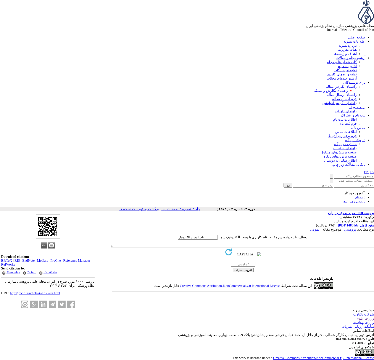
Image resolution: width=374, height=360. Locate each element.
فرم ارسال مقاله (344, 99)
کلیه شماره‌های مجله (342, 62)
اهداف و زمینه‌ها (345, 54)
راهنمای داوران (346, 111)
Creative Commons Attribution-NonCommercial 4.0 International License (230, 286)
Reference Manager (76, 260)
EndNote (28, 260)
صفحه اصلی (356, 37)
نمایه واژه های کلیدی (342, 74)
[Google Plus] (34, 304)
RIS (17, 260)
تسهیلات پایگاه (355, 140)
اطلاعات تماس (346, 132)
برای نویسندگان (354, 82)
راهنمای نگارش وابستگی (330, 90)
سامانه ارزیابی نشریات (358, 326)
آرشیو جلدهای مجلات (342, 78)
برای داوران (357, 107)
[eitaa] (24, 304)
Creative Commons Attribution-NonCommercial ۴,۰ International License (323, 358)
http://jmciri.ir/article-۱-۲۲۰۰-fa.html (35, 293)
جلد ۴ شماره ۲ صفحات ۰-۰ (180, 209)
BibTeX (6, 260)
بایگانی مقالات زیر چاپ (348, 164)
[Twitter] (62, 304)
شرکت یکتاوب (363, 314)
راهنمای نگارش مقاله (341, 86)
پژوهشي (350, 229)
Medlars (42, 260)
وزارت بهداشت (363, 322)
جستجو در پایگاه (345, 144)
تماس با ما (357, 127)
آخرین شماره (347, 66)
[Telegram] (52, 304)
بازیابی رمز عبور (353, 201)
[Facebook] (71, 304)
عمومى (315, 229)
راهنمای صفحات (345, 148)
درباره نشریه (348, 45)
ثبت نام (360, 197)
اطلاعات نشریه (354, 41)
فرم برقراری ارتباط (342, 136)
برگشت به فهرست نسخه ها (139, 209)
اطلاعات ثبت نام (345, 119)
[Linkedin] (43, 304)
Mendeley (13, 272)
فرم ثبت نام (348, 123)
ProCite (55, 260)
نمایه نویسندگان (345, 70)
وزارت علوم (365, 318)
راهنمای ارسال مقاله (342, 95)
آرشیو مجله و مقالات (350, 58)
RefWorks (8, 264)
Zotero (31, 272)
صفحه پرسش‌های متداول (339, 152)
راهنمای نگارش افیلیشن (339, 103)
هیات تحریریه (347, 49)
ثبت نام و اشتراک (353, 115)
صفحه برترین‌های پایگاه (340, 156)
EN (366, 172)
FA (372, 172)
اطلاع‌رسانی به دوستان (340, 160)
